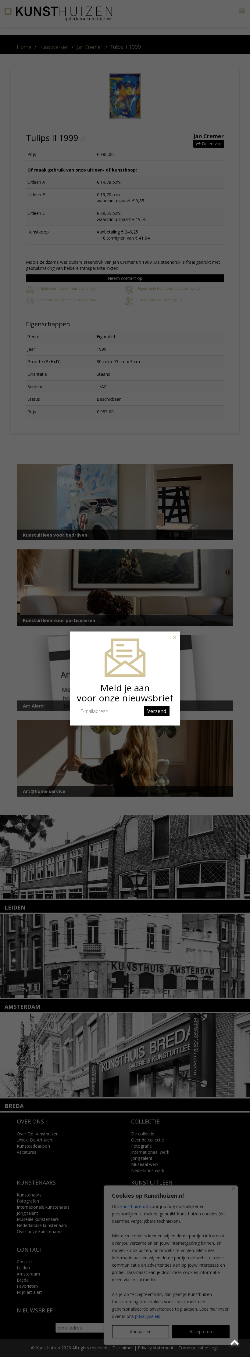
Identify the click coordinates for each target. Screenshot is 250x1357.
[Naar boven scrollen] (235, 1342)
